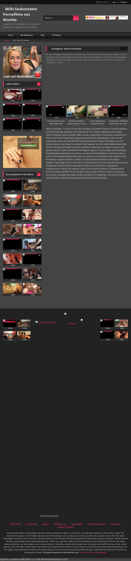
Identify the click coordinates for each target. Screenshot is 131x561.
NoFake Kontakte (65, 527)
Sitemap (72, 323)
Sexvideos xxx (60, 524)
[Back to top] (123, 553)
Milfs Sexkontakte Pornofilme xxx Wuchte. (20, 14)
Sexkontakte (77, 524)
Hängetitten (102, 552)
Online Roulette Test (96, 524)
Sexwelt (45, 524)
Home (10, 35)
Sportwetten (115, 524)
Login (114, 2)
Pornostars (56, 35)
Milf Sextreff (15, 524)
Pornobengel (31, 524)
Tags (42, 35)
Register (124, 2)
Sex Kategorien (26, 35)
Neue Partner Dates (87, 552)
